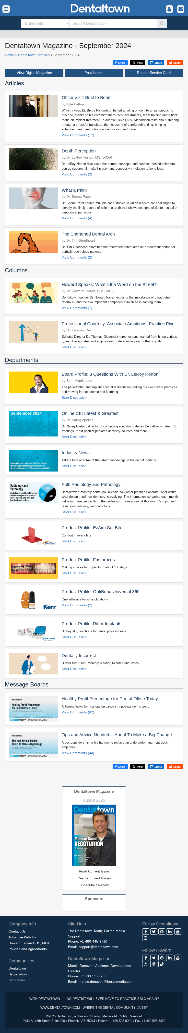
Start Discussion (74, 347)
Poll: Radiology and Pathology (91, 484)
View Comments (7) (77, 308)
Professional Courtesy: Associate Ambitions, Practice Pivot (119, 323)
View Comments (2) (77, 257)
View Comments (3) (77, 174)
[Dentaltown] (94, 8)
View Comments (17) (78, 135)
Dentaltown (17, 968)
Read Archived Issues (94, 878)
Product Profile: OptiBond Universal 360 (101, 591)
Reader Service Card (154, 73)
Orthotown (17, 980)
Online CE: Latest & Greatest (90, 413)
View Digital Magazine (34, 73)
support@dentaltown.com (98, 947)
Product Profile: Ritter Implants (91, 623)
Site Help (77, 923)
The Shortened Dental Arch (88, 234)
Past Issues (94, 73)
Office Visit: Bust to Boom (87, 97)
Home (9, 55)
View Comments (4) (77, 218)
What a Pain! (74, 190)
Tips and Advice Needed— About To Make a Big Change (117, 734)
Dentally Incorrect (79, 655)
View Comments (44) (78, 753)
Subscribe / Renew (94, 885)
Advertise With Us (22, 937)
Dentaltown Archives (34, 55)
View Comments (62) (78, 712)
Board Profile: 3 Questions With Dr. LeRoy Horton (110, 374)
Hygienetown (19, 974)
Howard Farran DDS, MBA (29, 943)
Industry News (76, 452)
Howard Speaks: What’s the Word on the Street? (109, 284)
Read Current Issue (94, 871)
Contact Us (17, 931)
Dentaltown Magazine (94, 791)
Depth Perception (79, 151)
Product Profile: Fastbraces (88, 559)
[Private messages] (180, 9)
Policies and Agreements (28, 949)
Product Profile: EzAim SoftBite (92, 527)
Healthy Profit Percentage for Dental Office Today (110, 698)
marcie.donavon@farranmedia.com (106, 981)
